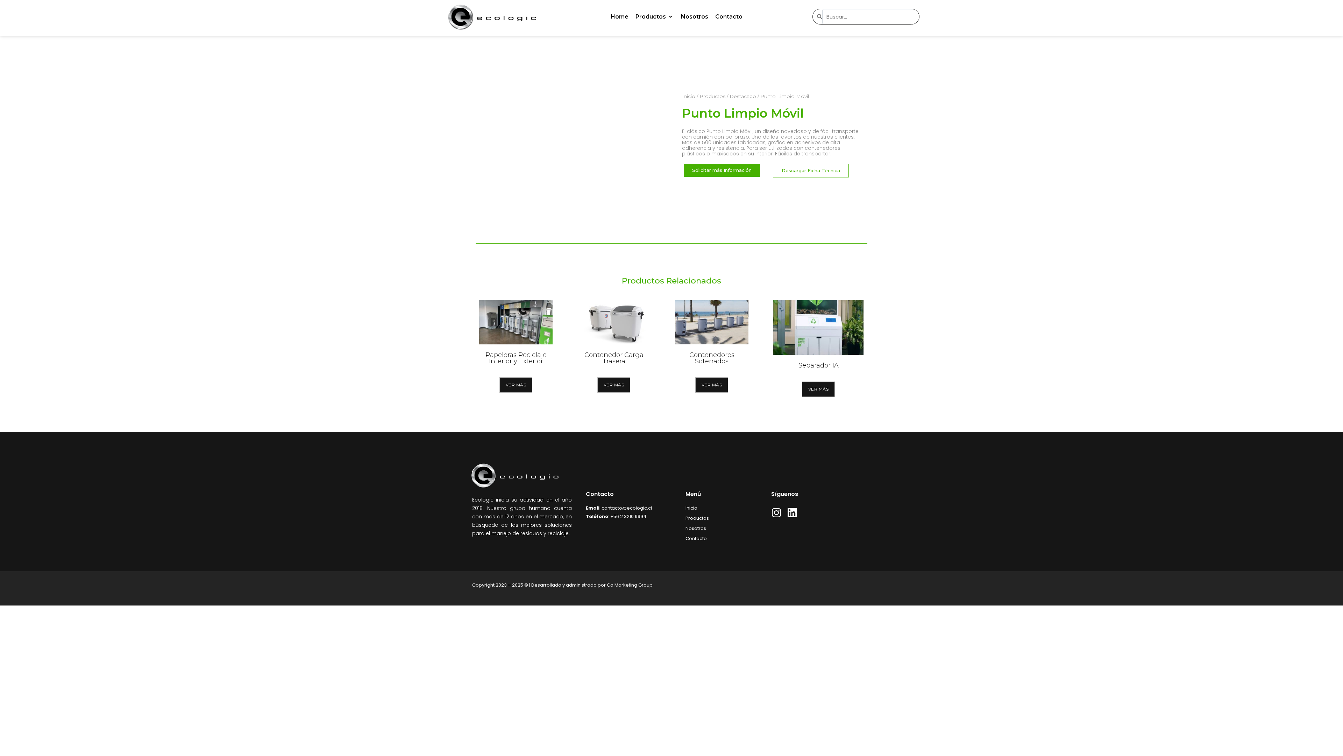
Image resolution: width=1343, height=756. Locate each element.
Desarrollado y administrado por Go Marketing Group (592, 585)
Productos (712, 96)
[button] (654, 17)
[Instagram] (776, 512)
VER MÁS (516, 384)
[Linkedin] (792, 512)
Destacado (743, 96)
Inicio (688, 96)
